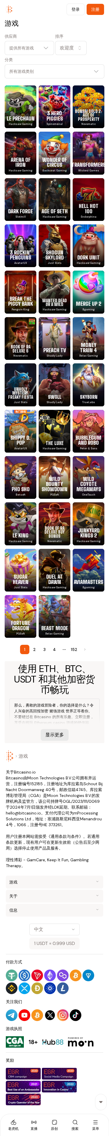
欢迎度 (67, 48)
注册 (95, 9)
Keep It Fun (57, 859)
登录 (76, 9)
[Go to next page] (84, 649)
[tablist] (54, 1125)
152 (74, 649)
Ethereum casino (49, 722)
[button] (80, 48)
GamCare (36, 859)
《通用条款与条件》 (65, 836)
